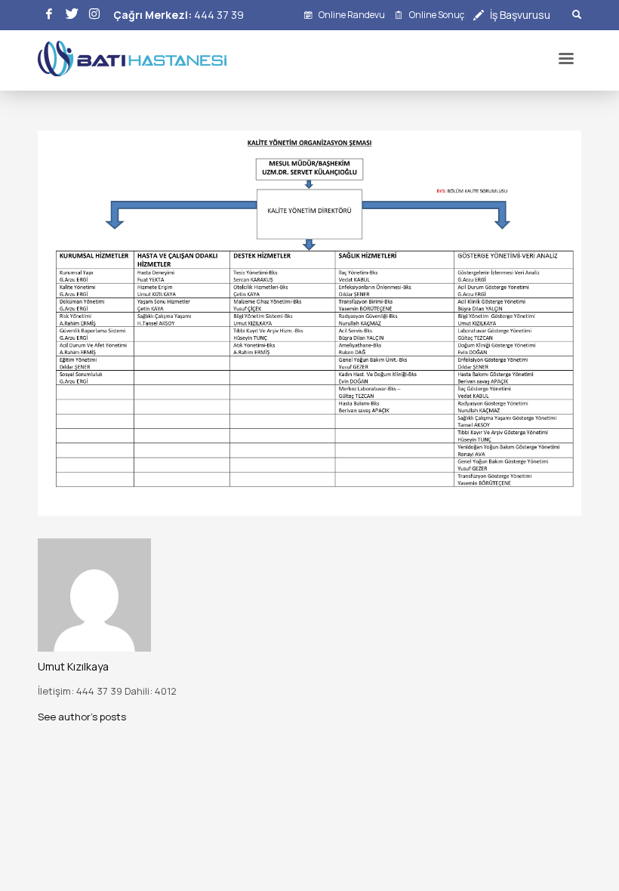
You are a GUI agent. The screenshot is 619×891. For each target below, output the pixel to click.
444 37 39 (219, 15)
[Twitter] (71, 15)
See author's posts (82, 716)
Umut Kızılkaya (73, 666)
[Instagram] (94, 15)
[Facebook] (49, 15)
